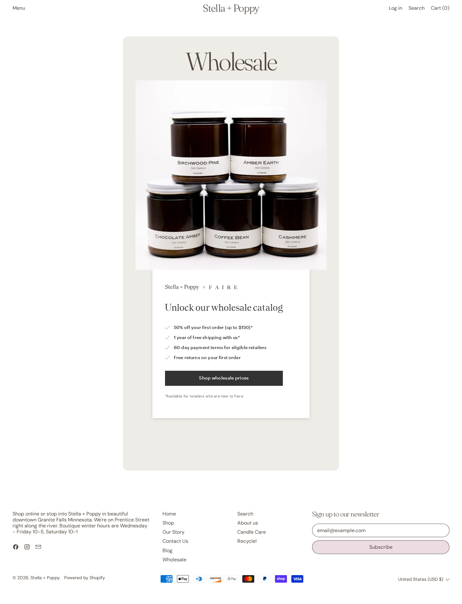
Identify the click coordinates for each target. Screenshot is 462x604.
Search (245, 513)
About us (247, 523)
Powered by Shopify (84, 577)
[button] (416, 8)
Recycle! (247, 541)
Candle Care (251, 532)
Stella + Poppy (231, 8)
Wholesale (174, 559)
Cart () (440, 9)
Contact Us (175, 541)
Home (169, 513)
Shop (168, 523)
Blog (167, 550)
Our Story (173, 532)
